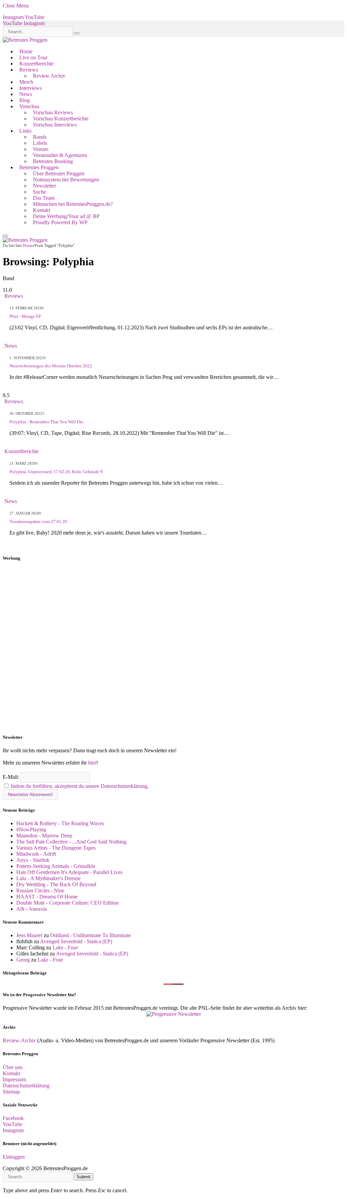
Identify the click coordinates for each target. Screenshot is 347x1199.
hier (92, 763)
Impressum (14, 1079)
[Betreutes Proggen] (25, 40)
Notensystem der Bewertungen (66, 179)
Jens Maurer (29, 935)
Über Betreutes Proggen (58, 173)
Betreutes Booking (53, 161)
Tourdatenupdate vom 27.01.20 (38, 521)
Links (25, 131)
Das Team (44, 198)
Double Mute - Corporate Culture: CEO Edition (67, 903)
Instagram (13, 1130)
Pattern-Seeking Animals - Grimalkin (55, 866)
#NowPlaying (31, 829)
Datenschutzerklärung (26, 1085)
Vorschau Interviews (55, 125)
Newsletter (44, 186)
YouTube (12, 1124)
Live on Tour (33, 57)
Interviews (30, 88)
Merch (26, 82)
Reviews (28, 70)
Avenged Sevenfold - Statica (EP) (76, 941)
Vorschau (29, 106)
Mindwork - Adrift (36, 854)
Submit (83, 1176)
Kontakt (41, 210)
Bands (39, 137)
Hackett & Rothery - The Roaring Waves (60, 823)
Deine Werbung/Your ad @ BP (66, 216)
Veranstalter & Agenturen (60, 155)
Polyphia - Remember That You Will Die (46, 421)
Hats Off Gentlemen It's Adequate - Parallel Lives (69, 872)
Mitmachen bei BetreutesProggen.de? (73, 204)
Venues (40, 149)
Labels (40, 143)
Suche (39, 192)
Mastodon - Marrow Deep (44, 835)
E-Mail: (11, 777)
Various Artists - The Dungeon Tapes (56, 848)
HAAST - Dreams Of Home (47, 897)
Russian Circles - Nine (40, 890)
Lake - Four (65, 947)
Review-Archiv (19, 1040)
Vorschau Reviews (53, 112)
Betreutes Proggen (39, 167)
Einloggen (14, 1157)
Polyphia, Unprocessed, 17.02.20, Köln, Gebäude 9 (56, 471)
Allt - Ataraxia (31, 909)
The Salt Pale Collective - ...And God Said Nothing (71, 842)
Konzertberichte (36, 63)
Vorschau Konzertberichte (60, 118)
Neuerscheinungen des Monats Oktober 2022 (50, 365)
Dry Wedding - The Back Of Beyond (56, 884)
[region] (173, 647)
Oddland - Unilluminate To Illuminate (90, 935)
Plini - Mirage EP (25, 316)
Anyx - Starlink (32, 860)
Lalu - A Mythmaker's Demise (48, 878)
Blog (24, 100)
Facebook (13, 1118)
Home (26, 51)
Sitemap (11, 1092)
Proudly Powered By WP (60, 222)
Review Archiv (49, 76)
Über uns (12, 1067)
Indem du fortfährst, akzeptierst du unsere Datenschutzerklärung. (80, 786)
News (25, 94)
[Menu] (5, 236)
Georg (23, 960)
